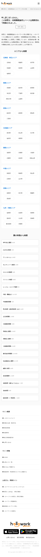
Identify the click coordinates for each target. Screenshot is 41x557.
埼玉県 (9, 93)
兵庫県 (9, 158)
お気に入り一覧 (8, 462)
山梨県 (20, 99)
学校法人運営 (9, 331)
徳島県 (9, 193)
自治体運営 (8, 376)
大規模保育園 (8, 324)
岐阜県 (9, 113)
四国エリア (7, 188)
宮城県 (9, 68)
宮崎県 (32, 218)
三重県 (9, 118)
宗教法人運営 (8, 339)
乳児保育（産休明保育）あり (13, 309)
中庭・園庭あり (10, 294)
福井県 (9, 138)
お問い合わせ (7, 442)
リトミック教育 (9, 279)
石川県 (32, 133)
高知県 (9, 198)
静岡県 (20, 113)
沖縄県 (20, 224)
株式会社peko (30, 537)
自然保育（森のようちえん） (13, 383)
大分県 (20, 218)
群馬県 (32, 88)
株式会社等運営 (10, 353)
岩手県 (32, 62)
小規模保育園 (9, 346)
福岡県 (9, 213)
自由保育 (7, 390)
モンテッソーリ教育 (10, 265)
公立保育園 (8, 316)
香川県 (20, 193)
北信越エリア (7, 128)
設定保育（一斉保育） (11, 398)
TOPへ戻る (20, 27)
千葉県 (20, 93)
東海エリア (7, 108)
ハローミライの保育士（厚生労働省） (14, 496)
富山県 (20, 133)
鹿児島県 (8, 224)
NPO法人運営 (9, 242)
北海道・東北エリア (10, 57)
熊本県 (9, 218)
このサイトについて (9, 418)
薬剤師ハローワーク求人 (10, 506)
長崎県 (32, 213)
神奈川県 (8, 99)
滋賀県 (9, 152)
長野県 (20, 138)
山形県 (32, 68)
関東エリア (7, 83)
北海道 (9, 62)
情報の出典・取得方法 (10, 423)
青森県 (20, 62)
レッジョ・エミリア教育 (11, 287)
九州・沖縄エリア (9, 208)
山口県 (20, 179)
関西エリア (7, 148)
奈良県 (20, 158)
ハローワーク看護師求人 (10, 501)
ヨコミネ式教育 (9, 272)
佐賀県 (20, 213)
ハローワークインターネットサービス (14, 487)
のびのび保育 (8, 250)
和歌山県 (32, 158)
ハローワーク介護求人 (10, 511)
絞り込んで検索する (9, 467)
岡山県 (32, 173)
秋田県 (20, 68)
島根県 (20, 173)
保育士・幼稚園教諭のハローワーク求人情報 (15, 9)
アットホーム (9, 257)
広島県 (9, 179)
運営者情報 (7, 428)
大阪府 (32, 152)
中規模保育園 (8, 301)
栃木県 (20, 88)
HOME (6, 457)
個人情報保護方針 (9, 437)
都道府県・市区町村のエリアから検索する (15, 472)
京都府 (20, 152)
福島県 (9, 73)
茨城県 (9, 88)
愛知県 (32, 113)
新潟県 (9, 133)
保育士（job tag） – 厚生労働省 (12, 491)
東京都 (32, 93)
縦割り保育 (8, 368)
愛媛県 (32, 193)
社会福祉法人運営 (10, 361)
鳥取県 (9, 173)
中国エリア (7, 168)
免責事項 (6, 432)
